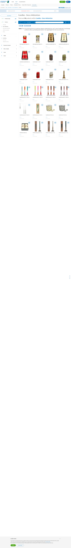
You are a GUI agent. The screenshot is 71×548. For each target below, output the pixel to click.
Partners (6, 22)
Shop (16, 1)
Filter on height (6, 48)
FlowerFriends (22, 1)
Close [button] (13, 545)
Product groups (7, 18)
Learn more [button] (20, 545)
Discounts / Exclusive (7, 45)
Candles (20, 25)
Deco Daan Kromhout (6, 28)
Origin (5, 55)
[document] (35, 540)
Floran (4, 31)
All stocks (4, 24)
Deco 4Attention (15, 7)
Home (13, 1)
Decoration (10, 7)
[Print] (66, 22)
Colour (5, 52)
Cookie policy (47, 541)
